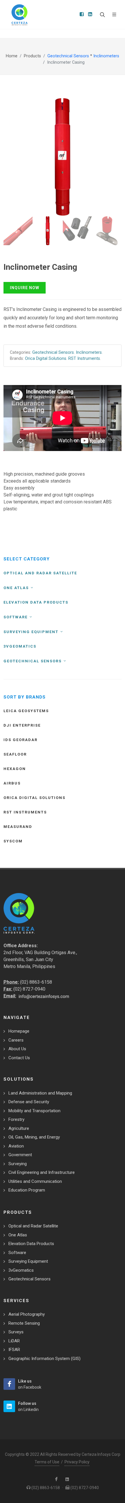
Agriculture (18, 1128)
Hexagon (14, 769)
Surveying (17, 1163)
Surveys (16, 1332)
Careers (16, 1040)
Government (20, 1154)
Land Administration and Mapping (40, 1093)
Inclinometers (106, 56)
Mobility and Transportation (34, 1110)
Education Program (26, 1190)
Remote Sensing (24, 1323)
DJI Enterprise (22, 725)
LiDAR (14, 1340)
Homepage (18, 1031)
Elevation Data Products (35, 602)
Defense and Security (28, 1101)
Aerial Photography (26, 1314)
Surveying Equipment (31, 632)
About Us (17, 1048)
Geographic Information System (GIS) (44, 1358)
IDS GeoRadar (20, 740)
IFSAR (14, 1349)
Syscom (13, 841)
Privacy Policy (77, 1462)
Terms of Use (47, 1462)
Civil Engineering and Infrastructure (41, 1172)
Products (32, 56)
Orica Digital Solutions (45, 358)
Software (16, 617)
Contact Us (19, 1057)
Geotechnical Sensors (68, 56)
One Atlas (16, 588)
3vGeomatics (19, 646)
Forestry (16, 1119)
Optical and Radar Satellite (40, 573)
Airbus (12, 783)
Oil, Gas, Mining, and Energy (34, 1137)
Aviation (16, 1146)
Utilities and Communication (35, 1181)
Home (11, 56)
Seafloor (15, 754)
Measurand (17, 826)
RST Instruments (84, 358)
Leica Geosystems (26, 711)
